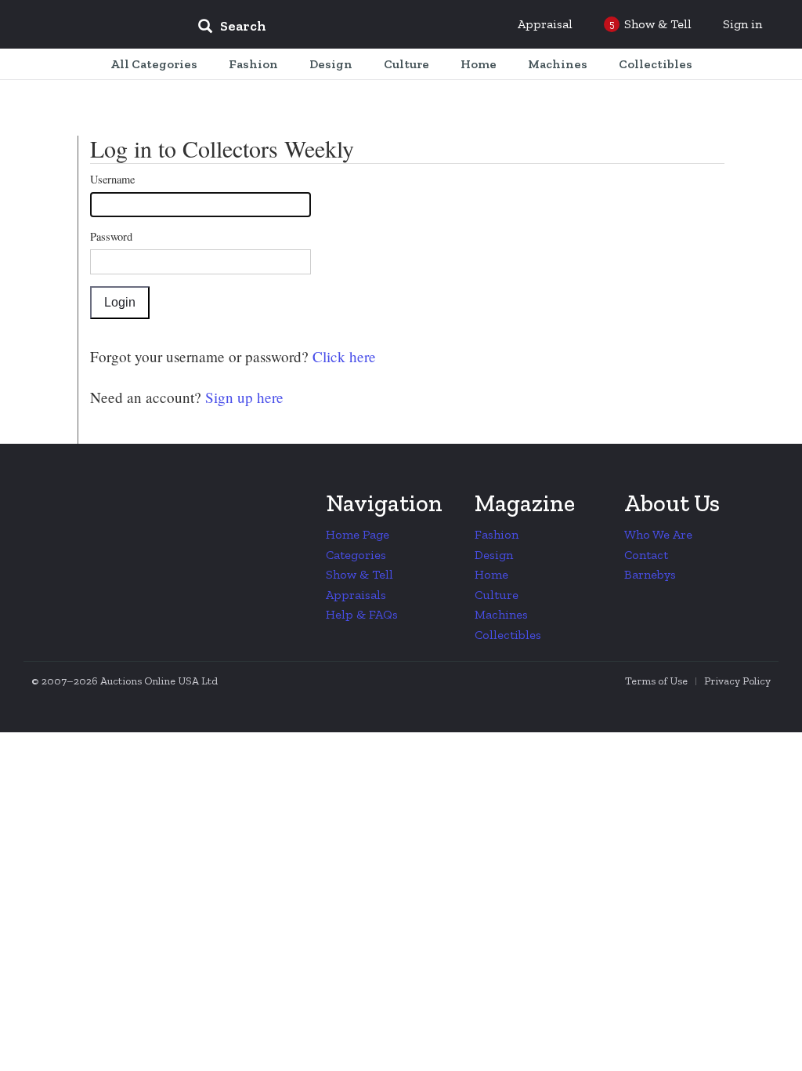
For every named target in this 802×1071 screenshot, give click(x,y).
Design (494, 554)
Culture (496, 594)
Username (112, 179)
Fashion (496, 534)
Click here (342, 356)
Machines (501, 614)
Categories (356, 554)
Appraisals (356, 594)
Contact (646, 554)
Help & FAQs (362, 614)
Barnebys (650, 574)
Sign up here (242, 397)
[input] (345, 28)
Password (111, 236)
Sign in (742, 23)
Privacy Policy (737, 681)
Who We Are (658, 534)
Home (491, 574)
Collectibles (508, 634)
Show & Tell (359, 574)
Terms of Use (656, 681)
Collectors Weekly (90, 25)
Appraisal (545, 23)
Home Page (357, 534)
